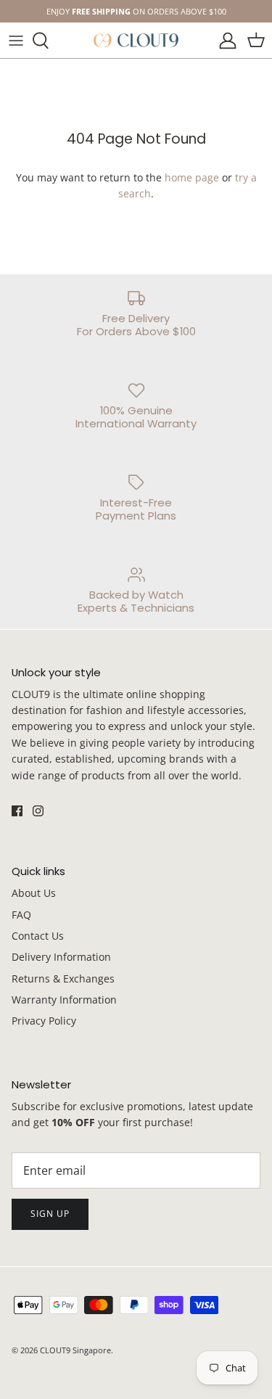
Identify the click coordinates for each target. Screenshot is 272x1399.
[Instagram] (146, 800)
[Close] (239, 591)
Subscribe (136, 758)
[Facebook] (125, 800)
